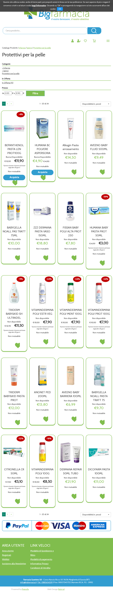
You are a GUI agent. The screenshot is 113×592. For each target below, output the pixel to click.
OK (60, 9)
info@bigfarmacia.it (28, 582)
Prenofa (25, 589)
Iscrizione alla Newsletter (14, 563)
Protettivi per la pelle (10, 73)
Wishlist (5, 559)
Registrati (6, 555)
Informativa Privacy (39, 563)
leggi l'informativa (39, 5)
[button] (96, 104)
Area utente (8, 551)
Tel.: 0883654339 (45, 582)
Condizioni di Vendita (40, 568)
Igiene (29, 48)
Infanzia (22, 48)
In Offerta (7, 83)
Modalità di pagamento (41, 559)
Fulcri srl (61, 589)
